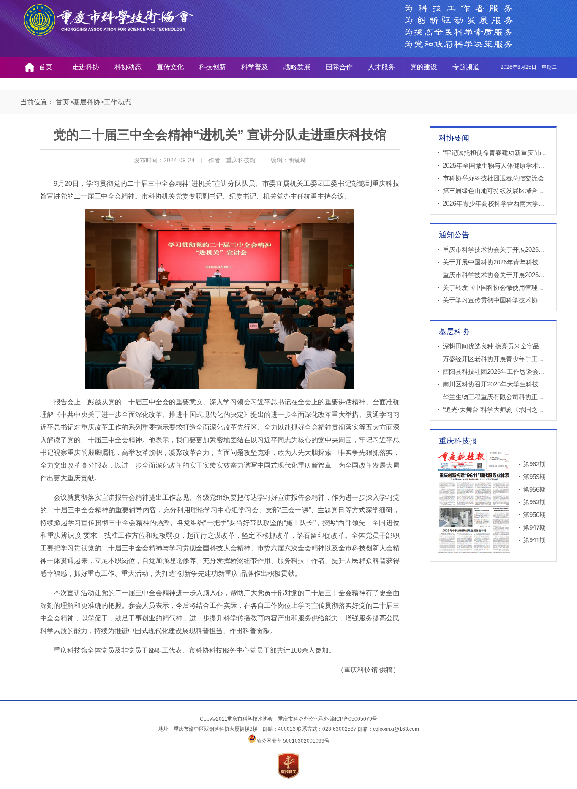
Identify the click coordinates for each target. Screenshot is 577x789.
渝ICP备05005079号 (353, 719)
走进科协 (85, 67)
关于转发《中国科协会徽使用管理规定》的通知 (509, 287)
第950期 (534, 514)
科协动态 (128, 67)
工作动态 (117, 102)
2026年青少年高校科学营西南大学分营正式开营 (510, 203)
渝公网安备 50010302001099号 (292, 741)
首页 (45, 67)
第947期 (534, 527)
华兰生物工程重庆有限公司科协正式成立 (500, 396)
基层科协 (86, 102)
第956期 (534, 489)
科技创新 (212, 67)
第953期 (534, 502)
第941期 (534, 540)
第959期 (534, 476)
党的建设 (423, 67)
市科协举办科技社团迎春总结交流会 (493, 178)
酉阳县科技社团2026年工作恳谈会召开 (497, 371)
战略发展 (296, 67)
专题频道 (465, 67)
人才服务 (381, 67)
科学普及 (254, 67)
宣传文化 (170, 67)
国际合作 (339, 67)
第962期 (534, 464)
